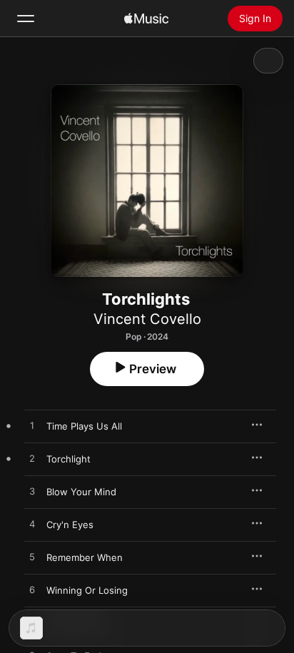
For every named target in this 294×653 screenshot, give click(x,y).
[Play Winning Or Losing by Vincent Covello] (32, 590)
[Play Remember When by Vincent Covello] (32, 557)
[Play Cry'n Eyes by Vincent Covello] (32, 524)
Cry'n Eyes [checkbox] (69, 524)
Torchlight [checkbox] (68, 459)
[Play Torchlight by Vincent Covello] (32, 458)
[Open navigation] (25, 18)
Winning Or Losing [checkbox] (87, 590)
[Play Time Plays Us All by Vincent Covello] (32, 426)
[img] (146, 18)
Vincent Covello (147, 319)
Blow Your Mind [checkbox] (81, 491)
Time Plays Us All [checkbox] (84, 426)
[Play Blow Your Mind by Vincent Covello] (32, 491)
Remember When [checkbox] (84, 557)
